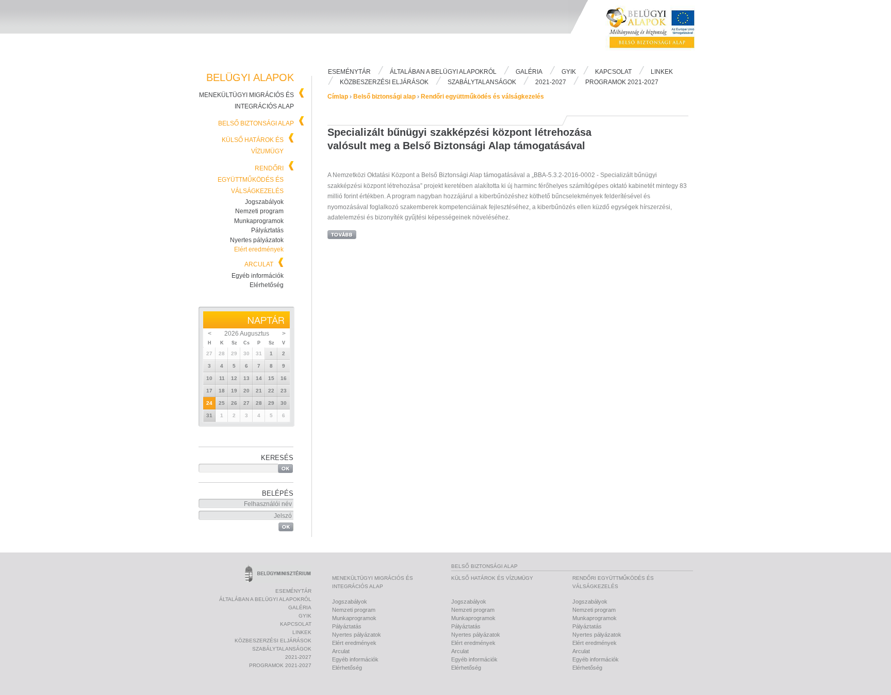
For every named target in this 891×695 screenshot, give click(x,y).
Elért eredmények (259, 249)
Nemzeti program (259, 211)
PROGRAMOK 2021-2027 (621, 82)
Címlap (337, 96)
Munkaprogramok (259, 221)
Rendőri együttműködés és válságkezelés (251, 180)
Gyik (569, 71)
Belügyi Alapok (656, 31)
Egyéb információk (258, 275)
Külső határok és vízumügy (492, 578)
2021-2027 (550, 82)
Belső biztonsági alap (256, 123)
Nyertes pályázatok (257, 240)
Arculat (258, 264)
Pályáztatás (267, 230)
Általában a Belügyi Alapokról (443, 71)
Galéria (529, 71)
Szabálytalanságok (482, 82)
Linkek (662, 71)
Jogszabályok (264, 202)
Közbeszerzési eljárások (384, 82)
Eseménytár (349, 71)
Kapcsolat (613, 71)
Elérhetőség (267, 285)
